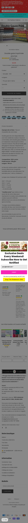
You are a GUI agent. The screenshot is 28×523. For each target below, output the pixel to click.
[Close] (26, 243)
